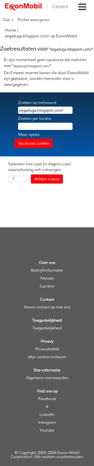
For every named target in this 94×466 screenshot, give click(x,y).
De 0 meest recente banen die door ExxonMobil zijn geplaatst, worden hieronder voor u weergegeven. (46, 78)
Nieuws (47, 278)
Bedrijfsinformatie (47, 270)
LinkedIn (47, 414)
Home (10, 30)
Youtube (47, 430)
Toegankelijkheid (47, 328)
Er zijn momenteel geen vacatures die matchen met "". (45, 62)
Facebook (47, 398)
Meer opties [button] (29, 134)
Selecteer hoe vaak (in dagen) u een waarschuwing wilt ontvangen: (39, 166)
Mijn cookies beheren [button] (47, 357)
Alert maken (48, 179)
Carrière (47, 286)
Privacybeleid (47, 349)
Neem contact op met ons (47, 307)
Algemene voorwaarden (47, 378)
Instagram (47, 422)
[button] (82, 7)
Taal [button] (7, 19)
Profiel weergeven (34, 19)
